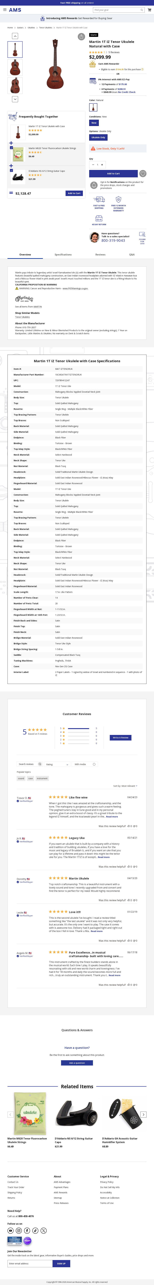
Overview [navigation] (25, 254)
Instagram (19, 1231)
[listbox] (117, 107)
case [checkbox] (30, 778)
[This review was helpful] (129, 826)
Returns (11, 1197)
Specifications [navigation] (63, 254)
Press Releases (61, 1203)
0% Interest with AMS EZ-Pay (114, 79)
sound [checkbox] (21, 778)
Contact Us (13, 1182)
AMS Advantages (62, 1182)
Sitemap (58, 1197)
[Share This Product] (81, 36)
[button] (149, 10)
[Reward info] (142, 69)
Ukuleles (31, 27)
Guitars (20, 27)
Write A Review (120, 737)
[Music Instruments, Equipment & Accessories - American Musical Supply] (15, 10)
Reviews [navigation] (100, 254)
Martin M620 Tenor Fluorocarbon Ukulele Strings (52, 148)
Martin (94, 34)
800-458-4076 (26, 1216)
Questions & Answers (77, 1030)
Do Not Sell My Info (110, 1187)
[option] (93, 107)
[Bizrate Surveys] (18, 1243)
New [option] (94, 122)
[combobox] (119, 10)
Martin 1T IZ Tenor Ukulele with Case (47, 126)
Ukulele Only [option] (98, 137)
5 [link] (104, 52)
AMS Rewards (60, 1192)
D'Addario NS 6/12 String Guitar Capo (47, 171)
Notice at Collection (109, 1197)
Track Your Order (16, 1187)
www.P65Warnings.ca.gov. (75, 288)
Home (10, 27)
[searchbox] (27, 764)
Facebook (27, 1231)
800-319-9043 (113, 240)
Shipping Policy (15, 1192)
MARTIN (38, 306)
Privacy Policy (106, 1182)
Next (143, 1115)
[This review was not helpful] (134, 826)
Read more (112, 816)
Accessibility (106, 1192)
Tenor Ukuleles (45, 27)
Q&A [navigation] (132, 254)
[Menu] (5, 10)
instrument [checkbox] (42, 778)
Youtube (11, 1231)
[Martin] (24, 303)
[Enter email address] (33, 1263)
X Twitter (44, 1231)
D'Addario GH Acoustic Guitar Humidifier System (119, 1140)
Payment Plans (61, 1187)
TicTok (35, 1231)
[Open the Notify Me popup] (94, 185)
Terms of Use (107, 1203)
